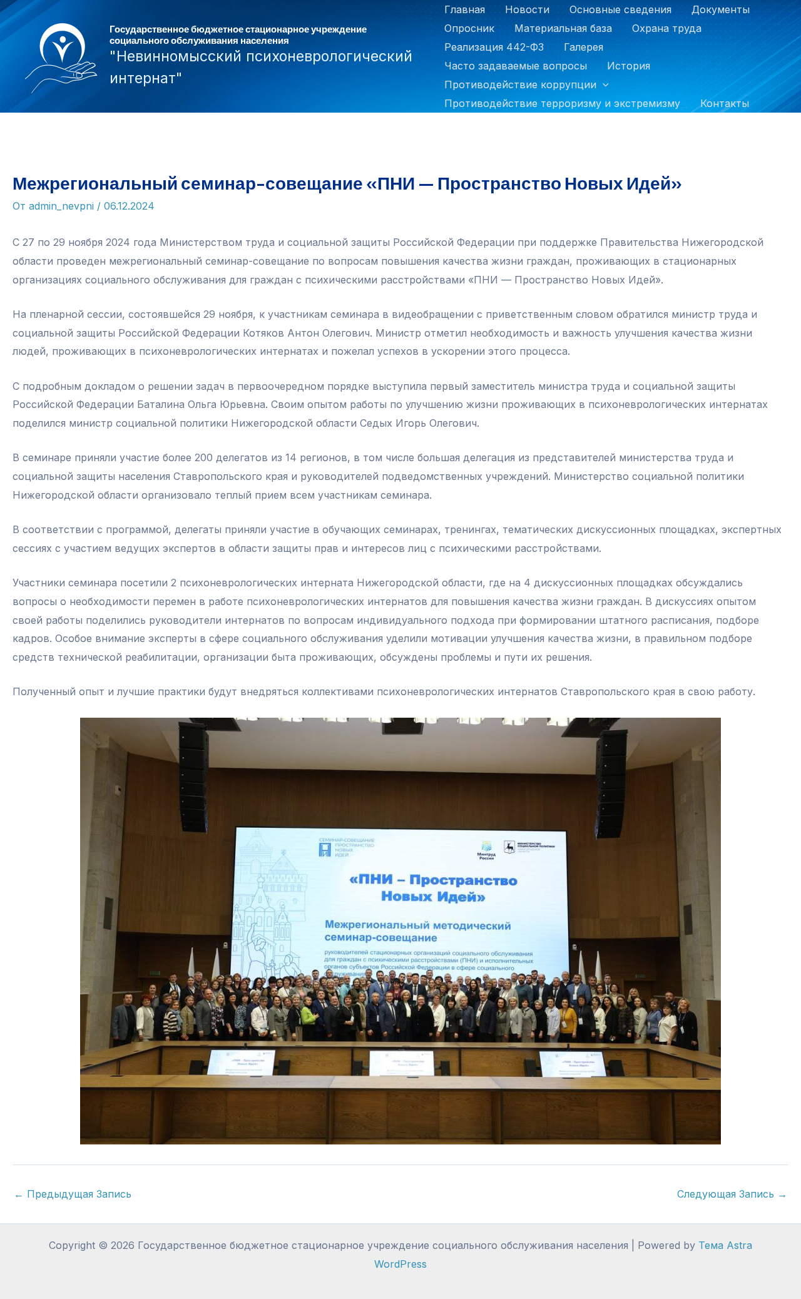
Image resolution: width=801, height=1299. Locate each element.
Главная (464, 9)
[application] (602, 84)
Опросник (469, 28)
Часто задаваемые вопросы (515, 65)
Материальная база (563, 28)
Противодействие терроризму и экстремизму (562, 103)
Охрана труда (667, 28)
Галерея (583, 47)
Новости (527, 9)
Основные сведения (620, 9)
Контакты (724, 103)
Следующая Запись (732, 1194)
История (628, 65)
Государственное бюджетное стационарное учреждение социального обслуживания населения (238, 34)
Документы (720, 9)
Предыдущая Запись (72, 1194)
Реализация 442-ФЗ (494, 47)
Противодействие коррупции (520, 84)
